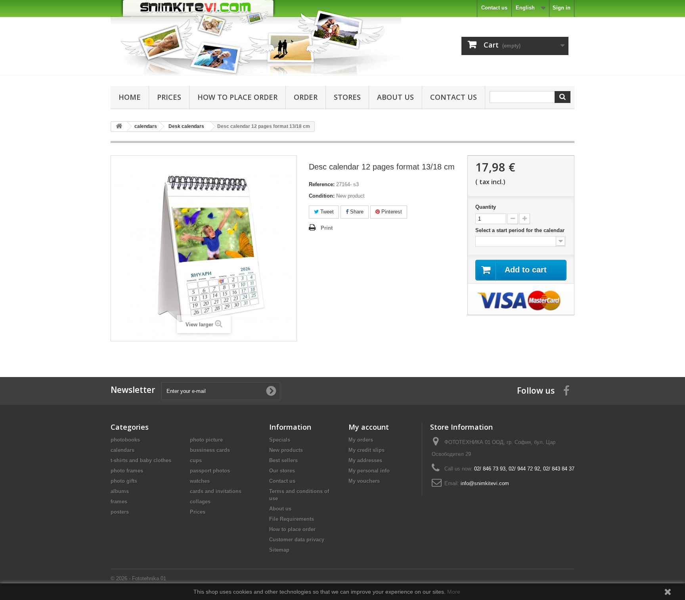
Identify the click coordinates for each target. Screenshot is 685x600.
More (453, 592)
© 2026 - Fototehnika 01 (138, 578)
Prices (169, 97)
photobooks (125, 440)
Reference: (322, 184)
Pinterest (391, 212)
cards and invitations (215, 491)
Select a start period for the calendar (520, 230)
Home (130, 97)
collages (200, 502)
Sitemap (279, 550)
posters (120, 512)
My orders (360, 440)
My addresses (365, 460)
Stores (347, 97)
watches (200, 481)
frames (119, 502)
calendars (122, 450)
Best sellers (283, 460)
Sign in (561, 8)
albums (120, 491)
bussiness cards (210, 450)
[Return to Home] (118, 126)
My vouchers (364, 481)
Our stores (282, 471)
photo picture (206, 440)
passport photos (210, 471)
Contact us (494, 8)
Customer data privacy (296, 540)
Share (356, 212)
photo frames (127, 471)
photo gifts (124, 481)
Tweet (326, 212)
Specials (279, 440)
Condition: (322, 196)
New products (286, 450)
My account (368, 427)
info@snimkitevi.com (485, 483)
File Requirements (291, 519)
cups (196, 460)
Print (327, 228)
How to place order (237, 97)
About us (395, 97)
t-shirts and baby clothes (141, 460)
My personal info (369, 471)
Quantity (485, 207)
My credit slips (366, 450)
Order (306, 97)
